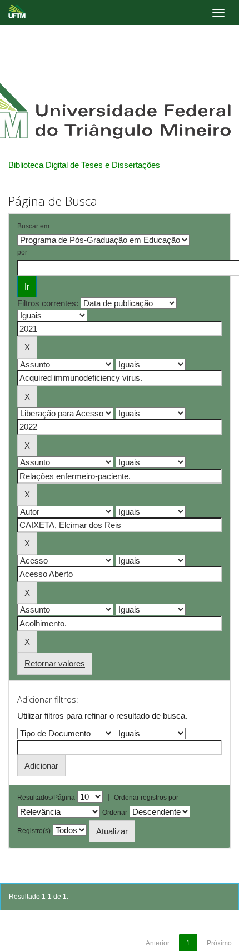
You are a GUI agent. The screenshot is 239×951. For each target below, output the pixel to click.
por (22, 252)
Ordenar (114, 812)
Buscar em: (34, 226)
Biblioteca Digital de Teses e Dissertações (84, 165)
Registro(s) (34, 831)
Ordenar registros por (146, 797)
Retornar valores (54, 663)
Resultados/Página (46, 797)
